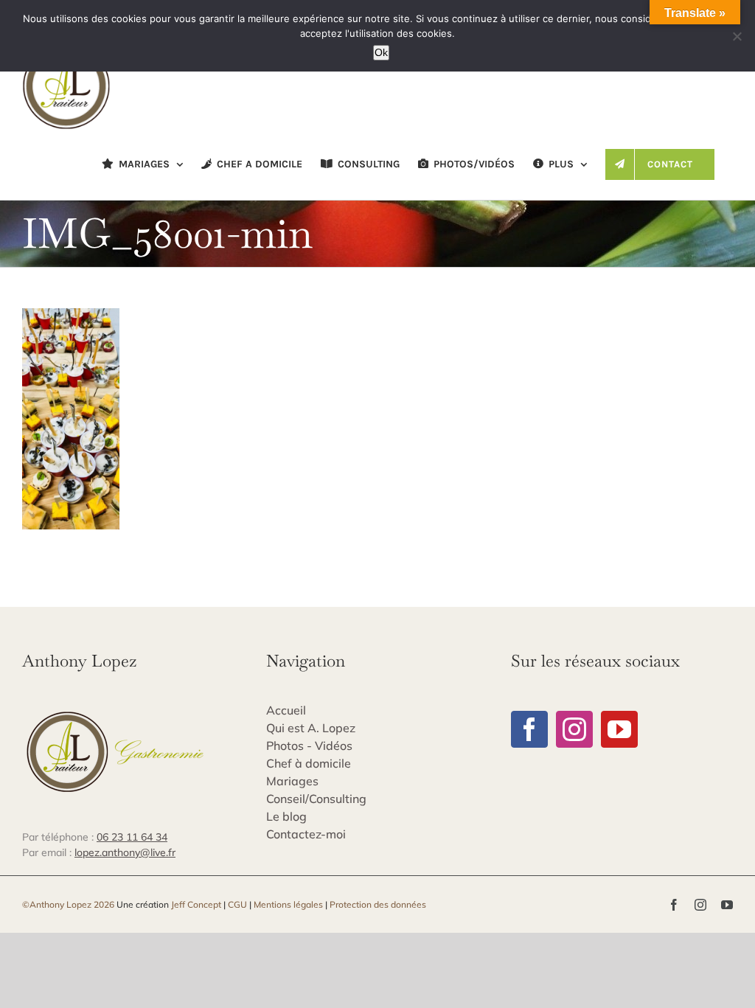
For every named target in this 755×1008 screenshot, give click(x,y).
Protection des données (378, 904)
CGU (237, 904)
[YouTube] (619, 729)
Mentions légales (288, 904)
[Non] (736, 36)
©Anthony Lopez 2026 (68, 904)
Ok (381, 52)
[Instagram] (574, 729)
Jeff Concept (196, 904)
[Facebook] (529, 729)
